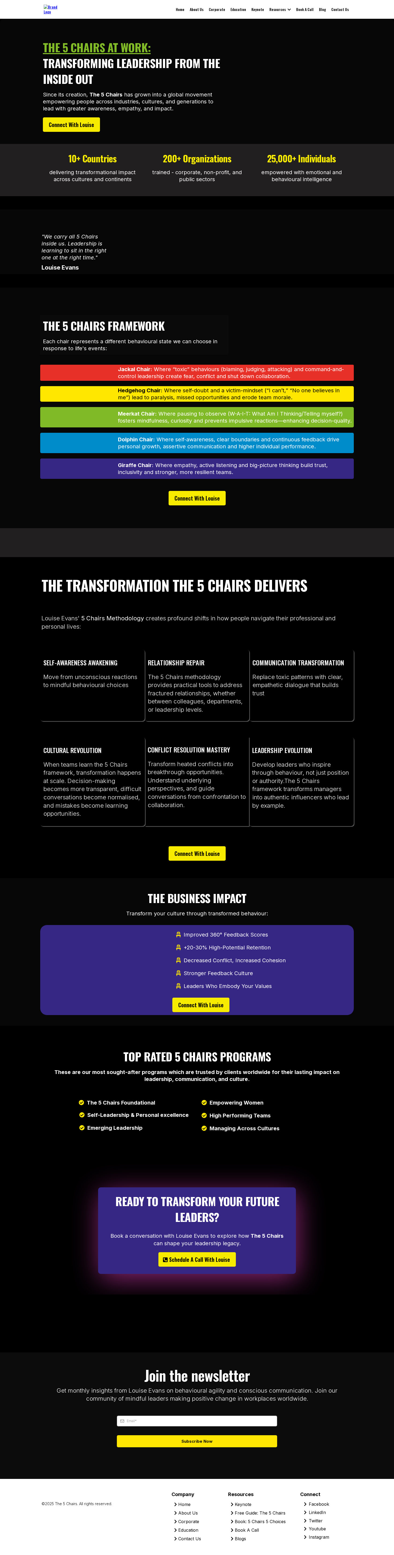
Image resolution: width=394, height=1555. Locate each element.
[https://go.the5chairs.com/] (53, 9)
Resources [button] (278, 9)
